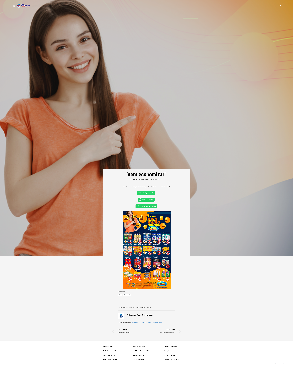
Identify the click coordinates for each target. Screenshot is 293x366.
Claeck (149, 307)
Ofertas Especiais (133, 307)
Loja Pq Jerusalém (148, 193)
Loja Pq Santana (147, 199)
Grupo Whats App (109, 355)
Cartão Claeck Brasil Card (173, 359)
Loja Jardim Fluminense (148, 206)
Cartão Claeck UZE (139, 359)
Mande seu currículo (110, 359)
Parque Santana (108, 346)
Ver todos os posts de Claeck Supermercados (147, 323)
